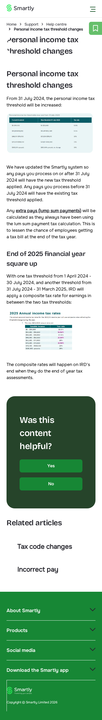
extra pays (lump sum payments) (48, 210)
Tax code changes (44, 546)
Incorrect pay (37, 569)
